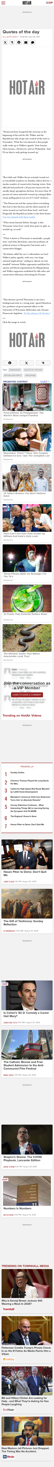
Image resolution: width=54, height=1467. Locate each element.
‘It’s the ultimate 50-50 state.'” (37, 313)
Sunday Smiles (17, 772)
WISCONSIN (30, 375)
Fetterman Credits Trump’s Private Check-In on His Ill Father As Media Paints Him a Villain (26, 1351)
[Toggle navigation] (3, 3)
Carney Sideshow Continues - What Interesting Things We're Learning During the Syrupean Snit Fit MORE (29, 808)
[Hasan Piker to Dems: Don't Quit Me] (27, 854)
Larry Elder (9, 881)
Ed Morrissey (9, 930)
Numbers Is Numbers (17, 1208)
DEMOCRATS (15, 370)
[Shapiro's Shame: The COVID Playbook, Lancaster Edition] (27, 1139)
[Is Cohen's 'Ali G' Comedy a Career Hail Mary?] (27, 995)
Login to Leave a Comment (27, 695)
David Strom (9, 1166)
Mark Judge (9, 1075)
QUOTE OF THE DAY (33, 370)
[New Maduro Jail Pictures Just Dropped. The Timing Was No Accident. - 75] (27, 1431)
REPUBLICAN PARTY (13, 375)
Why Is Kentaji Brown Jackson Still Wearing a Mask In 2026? (22, 1302)
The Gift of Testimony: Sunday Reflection (23, 922)
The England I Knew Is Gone (23, 816)
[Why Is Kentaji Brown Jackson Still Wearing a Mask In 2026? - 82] (27, 1283)
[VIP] (49, 3)
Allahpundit (11, 37)
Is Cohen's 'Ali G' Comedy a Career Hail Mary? (26, 1014)
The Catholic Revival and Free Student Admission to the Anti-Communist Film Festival (24, 1065)
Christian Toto (10, 1022)
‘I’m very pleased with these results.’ (19, 216)
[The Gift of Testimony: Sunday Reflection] (27, 903)
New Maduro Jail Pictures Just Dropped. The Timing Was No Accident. (25, 1450)
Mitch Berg (9, 1214)
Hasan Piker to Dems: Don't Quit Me (27, 824)
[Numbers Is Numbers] (27, 1190)
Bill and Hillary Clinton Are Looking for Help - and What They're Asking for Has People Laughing (25, 1401)
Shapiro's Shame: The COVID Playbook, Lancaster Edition (23, 1158)
